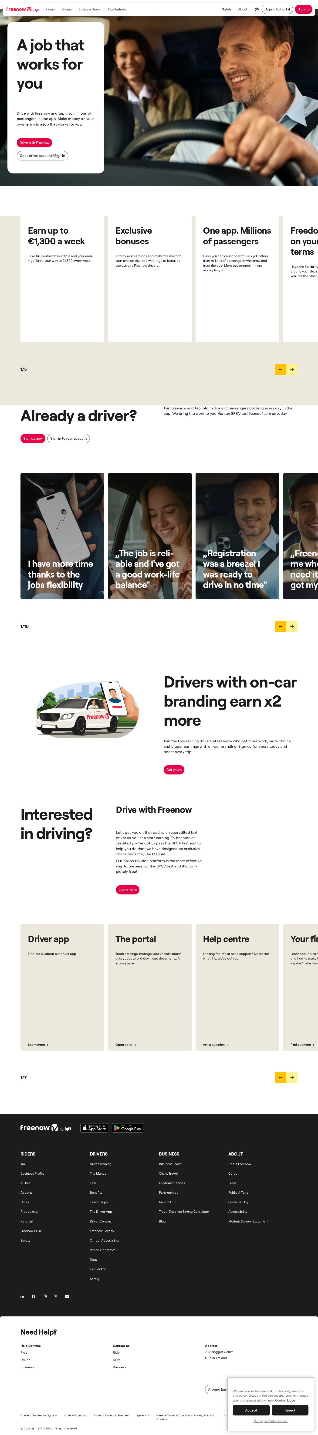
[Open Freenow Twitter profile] (56, 1296)
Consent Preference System (38, 1415)
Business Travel (89, 9)
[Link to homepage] (23, 9)
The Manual (155, 854)
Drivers (66, 9)
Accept (251, 1410)
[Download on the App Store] (94, 1128)
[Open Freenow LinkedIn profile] (22, 1296)
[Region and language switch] (257, 9)
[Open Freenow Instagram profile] (44, 1296)
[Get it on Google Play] (127, 1128)
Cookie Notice (285, 1400)
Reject (290, 1410)
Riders (50, 9)
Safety (227, 9)
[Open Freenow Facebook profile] (33, 1296)
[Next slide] (292, 369)
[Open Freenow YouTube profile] (67, 1296)
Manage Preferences (271, 1421)
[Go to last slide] (280, 369)
